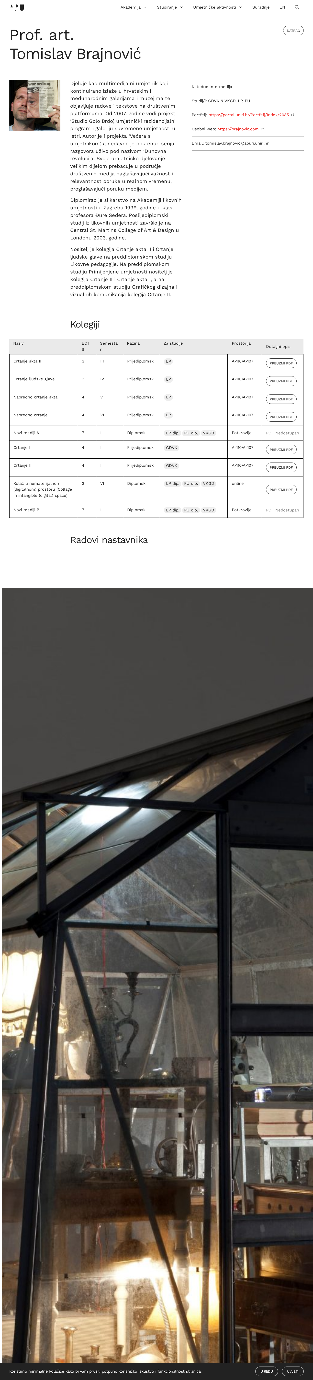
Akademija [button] (131, 7)
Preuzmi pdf (281, 363)
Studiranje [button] (167, 7)
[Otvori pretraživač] (297, 7)
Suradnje (261, 7)
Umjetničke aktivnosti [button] (214, 7)
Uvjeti (293, 1371)
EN (282, 7)
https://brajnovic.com (238, 129)
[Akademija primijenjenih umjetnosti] (17, 7)
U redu (266, 1371)
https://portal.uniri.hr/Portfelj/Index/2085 (249, 115)
